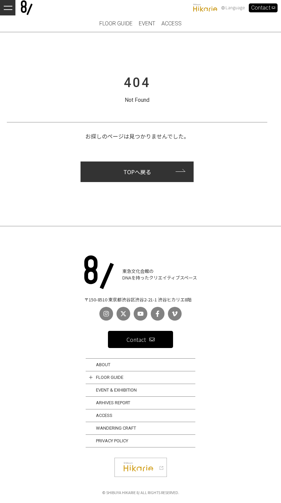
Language (235, 7)
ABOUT (103, 364)
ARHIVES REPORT (113, 402)
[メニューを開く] (7, 7)
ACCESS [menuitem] (171, 23)
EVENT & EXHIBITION (116, 390)
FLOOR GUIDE (109, 377)
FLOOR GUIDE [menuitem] (116, 23)
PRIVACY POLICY (112, 440)
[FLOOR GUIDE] (91, 377)
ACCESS (104, 415)
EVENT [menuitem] (147, 23)
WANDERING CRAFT (116, 428)
